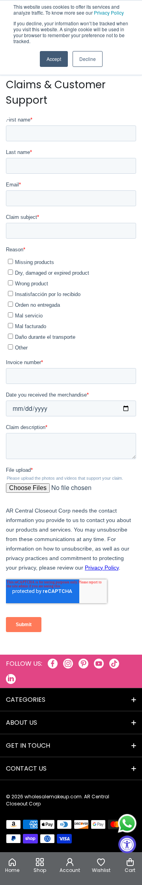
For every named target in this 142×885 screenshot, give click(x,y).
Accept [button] (54, 58)
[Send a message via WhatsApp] (127, 823)
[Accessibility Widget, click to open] (127, 844)
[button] (130, 866)
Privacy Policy (109, 12)
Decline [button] (87, 58)
